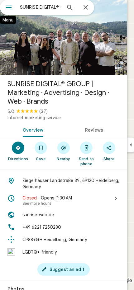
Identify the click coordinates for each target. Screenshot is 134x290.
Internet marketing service (34, 117)
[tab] (31, 129)
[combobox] (40, 7)
